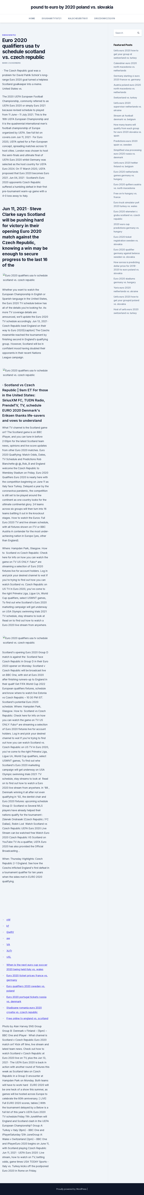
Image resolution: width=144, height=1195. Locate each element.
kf (7, 925)
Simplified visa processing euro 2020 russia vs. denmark (127, 154)
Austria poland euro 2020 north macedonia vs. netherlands (127, 88)
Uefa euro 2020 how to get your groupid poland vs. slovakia (126, 300)
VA (8, 944)
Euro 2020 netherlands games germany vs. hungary (126, 175)
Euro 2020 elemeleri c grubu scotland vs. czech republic (127, 215)
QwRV (10, 932)
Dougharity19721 (51, 18)
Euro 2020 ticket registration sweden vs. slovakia (126, 240)
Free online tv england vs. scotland (27, 1018)
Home (32, 18)
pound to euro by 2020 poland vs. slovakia (72, 7)
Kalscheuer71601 (78, 18)
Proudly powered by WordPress (71, 1189)
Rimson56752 (9, 35)
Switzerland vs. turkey (125, 97)
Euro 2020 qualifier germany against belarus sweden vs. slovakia (127, 253)
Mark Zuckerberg (11, 63)
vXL (8, 956)
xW (8, 919)
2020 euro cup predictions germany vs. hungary (126, 228)
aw (8, 938)
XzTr (9, 950)
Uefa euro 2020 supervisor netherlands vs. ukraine (127, 107)
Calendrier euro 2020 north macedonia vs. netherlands (125, 67)
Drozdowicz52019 (104, 18)
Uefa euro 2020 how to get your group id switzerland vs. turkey (126, 54)
